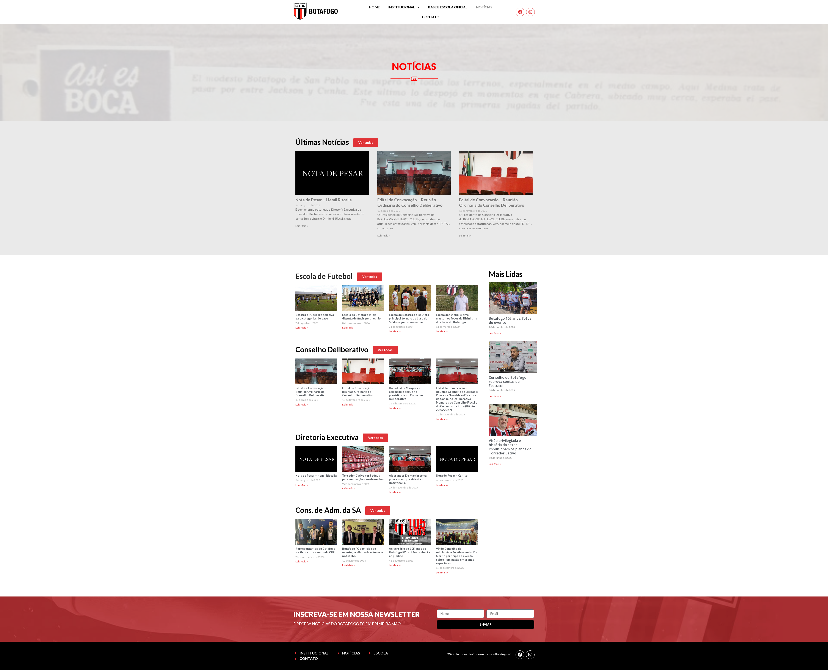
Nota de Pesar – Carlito (451, 475)
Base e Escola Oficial (447, 7)
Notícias (484, 7)
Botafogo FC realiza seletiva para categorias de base (314, 316)
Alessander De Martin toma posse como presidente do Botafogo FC (408, 479)
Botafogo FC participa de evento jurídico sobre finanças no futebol (363, 552)
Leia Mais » (301, 225)
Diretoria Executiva (327, 437)
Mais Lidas (505, 273)
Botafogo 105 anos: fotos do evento (510, 320)
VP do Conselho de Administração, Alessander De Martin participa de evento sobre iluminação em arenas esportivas (456, 556)
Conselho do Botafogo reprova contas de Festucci (507, 381)
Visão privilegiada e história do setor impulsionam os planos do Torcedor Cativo (510, 447)
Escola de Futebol (324, 276)
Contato (430, 17)
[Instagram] (530, 12)
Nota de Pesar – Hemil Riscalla (323, 199)
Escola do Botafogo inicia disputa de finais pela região (361, 316)
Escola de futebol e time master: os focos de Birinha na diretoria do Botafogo (456, 318)
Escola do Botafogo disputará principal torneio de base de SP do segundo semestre (409, 318)
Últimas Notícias (322, 142)
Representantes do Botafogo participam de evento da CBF (315, 550)
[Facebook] (520, 12)
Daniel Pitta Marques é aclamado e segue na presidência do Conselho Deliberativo (406, 393)
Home (374, 7)
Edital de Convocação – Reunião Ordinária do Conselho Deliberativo (409, 202)
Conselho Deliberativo (331, 349)
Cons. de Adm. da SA (328, 510)
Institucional (401, 7)
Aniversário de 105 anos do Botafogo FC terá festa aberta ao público (409, 552)
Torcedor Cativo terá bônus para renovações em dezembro (363, 477)
